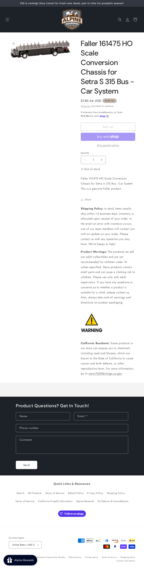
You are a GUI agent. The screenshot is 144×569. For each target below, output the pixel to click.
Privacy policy (91, 557)
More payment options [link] (108, 145)
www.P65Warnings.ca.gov (105, 373)
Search (20, 493)
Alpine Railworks (38, 557)
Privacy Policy (95, 493)
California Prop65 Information (55, 501)
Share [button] (88, 199)
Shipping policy (128, 557)
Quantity (85, 153)
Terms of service (109, 557)
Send (26, 465)
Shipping (85, 106)
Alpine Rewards (85, 501)
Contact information (126, 560)
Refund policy (75, 557)
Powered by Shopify (56, 557)
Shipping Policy (116, 493)
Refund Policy (76, 493)
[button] (7, 19)
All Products (35, 493)
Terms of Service (54, 493)
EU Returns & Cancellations (113, 501)
